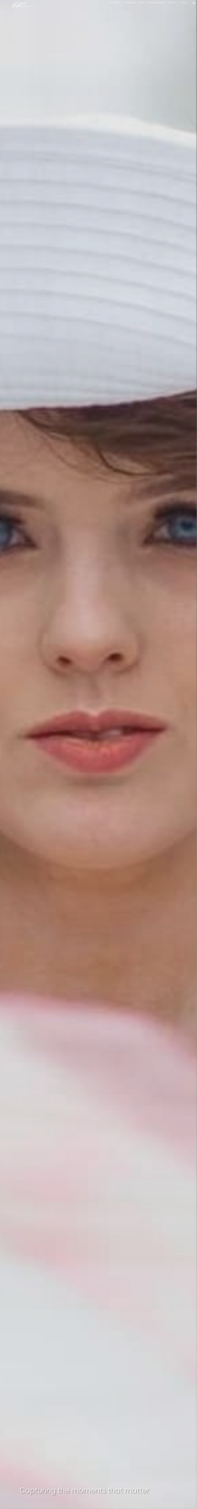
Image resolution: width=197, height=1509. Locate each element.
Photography (115, 3)
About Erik (172, 3)
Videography (130, 3)
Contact (183, 3)
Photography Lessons (156, 3)
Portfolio (141, 3)
